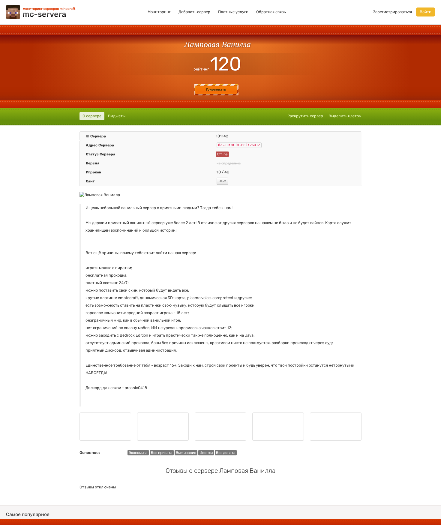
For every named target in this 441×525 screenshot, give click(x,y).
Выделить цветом (345, 116)
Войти (425, 12)
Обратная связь (271, 12)
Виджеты (116, 116)
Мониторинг (159, 12)
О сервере (91, 116)
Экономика (138, 453)
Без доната (226, 453)
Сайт (222, 181)
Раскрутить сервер (305, 116)
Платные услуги (233, 12)
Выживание (186, 453)
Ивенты (206, 453)
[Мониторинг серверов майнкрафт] (41, 11)
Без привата (161, 453)
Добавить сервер (194, 12)
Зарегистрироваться (392, 12)
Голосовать (216, 90)
